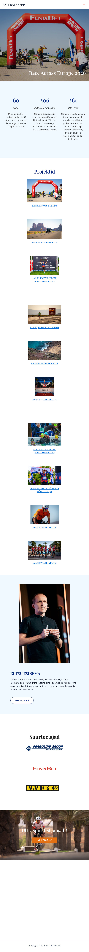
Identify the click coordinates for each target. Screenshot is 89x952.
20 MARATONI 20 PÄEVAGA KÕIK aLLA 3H (44, 490)
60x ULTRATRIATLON (44, 399)
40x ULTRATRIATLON (44, 527)
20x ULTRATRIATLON (44, 562)
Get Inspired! (22, 700)
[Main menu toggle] (84, 4)
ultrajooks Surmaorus (44, 327)
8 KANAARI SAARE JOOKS (44, 363)
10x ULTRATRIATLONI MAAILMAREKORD (45, 280)
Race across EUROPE (44, 205)
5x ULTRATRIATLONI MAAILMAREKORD (44, 451)
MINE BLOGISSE (45, 840)
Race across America (44, 242)
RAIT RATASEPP (13, 5)
